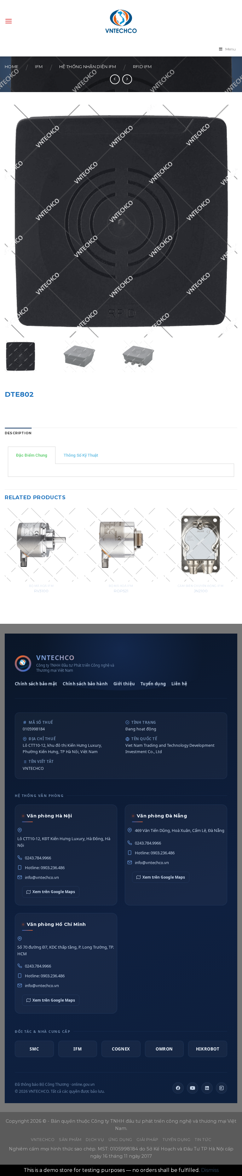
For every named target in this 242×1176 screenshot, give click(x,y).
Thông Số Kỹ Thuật (81, 455)
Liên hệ (179, 684)
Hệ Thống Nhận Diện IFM (87, 66)
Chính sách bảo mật (36, 684)
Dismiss (210, 1170)
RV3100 (41, 591)
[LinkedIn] (207, 1088)
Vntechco (43, 1139)
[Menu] (8, 21)
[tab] (18, 433)
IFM (39, 66)
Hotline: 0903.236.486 (45, 867)
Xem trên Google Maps (53, 891)
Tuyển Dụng (176, 1139)
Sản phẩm (70, 1139)
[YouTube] (192, 1088)
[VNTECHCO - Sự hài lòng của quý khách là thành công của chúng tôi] (121, 21)
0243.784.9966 (38, 858)
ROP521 (121, 591)
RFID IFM (142, 66)
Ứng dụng (120, 1139)
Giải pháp (147, 1139)
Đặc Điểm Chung (31, 455)
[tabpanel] (121, 470)
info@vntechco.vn (42, 877)
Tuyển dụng (153, 684)
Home (11, 66)
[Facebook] (178, 1088)
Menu (230, 49)
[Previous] (5, 557)
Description (18, 433)
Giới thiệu (124, 684)
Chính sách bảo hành (85, 684)
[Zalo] (221, 1088)
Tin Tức (203, 1139)
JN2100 (201, 591)
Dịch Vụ (95, 1139)
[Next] (237, 557)
